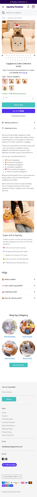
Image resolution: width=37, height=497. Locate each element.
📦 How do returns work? (12, 298)
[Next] (34, 55)
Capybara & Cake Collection (14, 18)
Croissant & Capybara (11, 81)
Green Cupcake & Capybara (5, 88)
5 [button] (16, 55)
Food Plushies (27, 337)
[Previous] (2, 55)
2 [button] (9, 55)
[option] (18, 37)
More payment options (18, 116)
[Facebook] (3, 459)
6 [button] (18, 55)
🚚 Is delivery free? (9, 292)
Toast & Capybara (5, 81)
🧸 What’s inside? (9, 279)
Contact (4, 416)
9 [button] (25, 55)
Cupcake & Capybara (25, 81)
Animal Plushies (9, 337)
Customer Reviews (8, 422)
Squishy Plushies (15, 491)
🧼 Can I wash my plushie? (12, 286)
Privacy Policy (7, 432)
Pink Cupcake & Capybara (11, 88)
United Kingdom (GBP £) (10, 476)
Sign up (9, 399)
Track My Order (7, 419)
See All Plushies (18, 365)
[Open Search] (3, 13)
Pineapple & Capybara (18, 81)
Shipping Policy (7, 429)
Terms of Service (8, 435)
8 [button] (23, 55)
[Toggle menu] (3, 7)
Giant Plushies (10, 358)
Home (3, 18)
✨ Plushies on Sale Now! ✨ (18, 2)
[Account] (28, 6)
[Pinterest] (6, 459)
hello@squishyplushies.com (12, 447)
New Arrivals (27, 358)
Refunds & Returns (8, 426)
